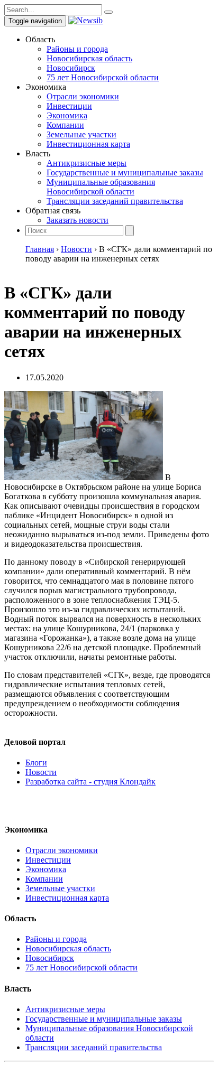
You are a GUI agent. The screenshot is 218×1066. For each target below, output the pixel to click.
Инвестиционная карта (88, 143)
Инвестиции (69, 105)
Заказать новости (77, 220)
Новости (41, 772)
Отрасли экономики (83, 96)
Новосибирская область (89, 58)
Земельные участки (81, 134)
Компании (65, 124)
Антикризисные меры (86, 162)
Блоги (36, 762)
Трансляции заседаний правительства (115, 201)
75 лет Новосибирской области (103, 77)
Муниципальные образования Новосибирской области (101, 186)
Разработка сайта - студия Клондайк (90, 781)
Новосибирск (71, 67)
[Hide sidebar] (108, 12)
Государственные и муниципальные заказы (125, 172)
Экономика (67, 115)
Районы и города (77, 48)
